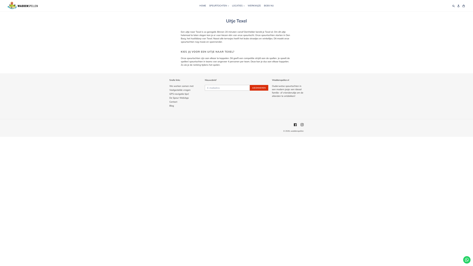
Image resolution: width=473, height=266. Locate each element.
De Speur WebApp (179, 97)
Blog (171, 105)
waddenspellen (297, 131)
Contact (173, 101)
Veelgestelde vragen (180, 90)
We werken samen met (181, 86)
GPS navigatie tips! (179, 93)
